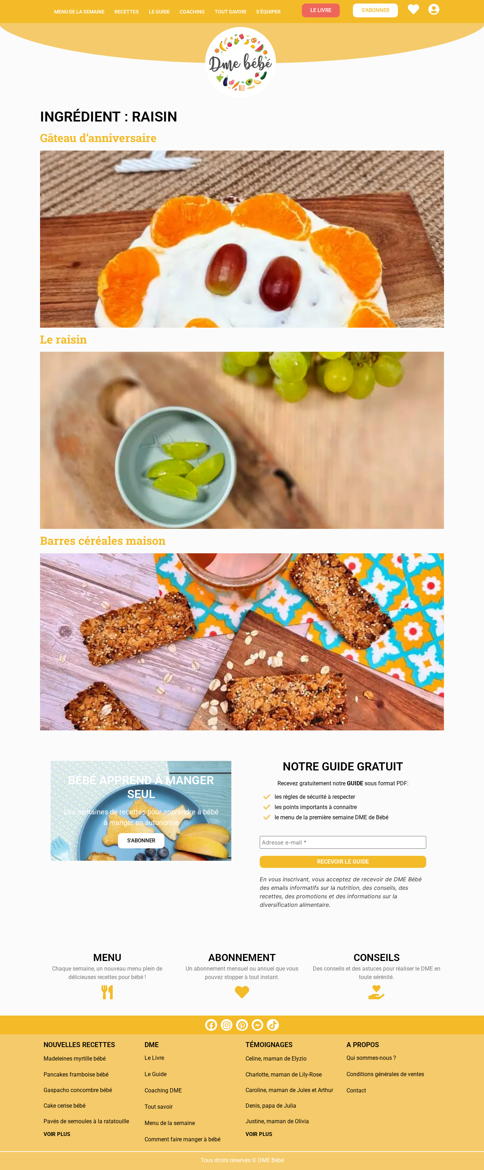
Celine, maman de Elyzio (276, 1058)
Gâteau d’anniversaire (98, 137)
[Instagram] (227, 1025)
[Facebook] (211, 1025)
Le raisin (63, 339)
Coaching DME (163, 1090)
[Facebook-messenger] (258, 1025)
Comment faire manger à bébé (182, 1139)
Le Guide (156, 1074)
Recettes (126, 12)
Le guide (159, 12)
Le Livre (154, 1058)
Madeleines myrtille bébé (75, 1058)
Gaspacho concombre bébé (78, 1090)
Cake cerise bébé (64, 1105)
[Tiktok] (273, 1025)
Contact (356, 1090)
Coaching (192, 12)
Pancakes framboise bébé (76, 1074)
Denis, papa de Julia (271, 1105)
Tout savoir (230, 12)
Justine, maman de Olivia (277, 1121)
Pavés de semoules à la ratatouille (86, 1121)
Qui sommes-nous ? (371, 1058)
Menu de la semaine (79, 12)
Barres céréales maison (102, 540)
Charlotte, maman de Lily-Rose (284, 1074)
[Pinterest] (242, 1025)
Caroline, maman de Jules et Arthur (289, 1090)
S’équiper (268, 12)
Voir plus (57, 1134)
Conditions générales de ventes (385, 1074)
